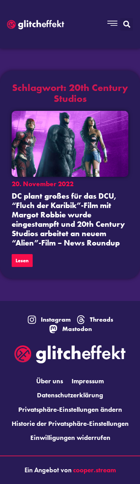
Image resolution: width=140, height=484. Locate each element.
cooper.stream (94, 470)
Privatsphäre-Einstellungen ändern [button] (70, 409)
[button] (126, 24)
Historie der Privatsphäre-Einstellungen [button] (70, 423)
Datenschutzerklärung (70, 395)
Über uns (49, 381)
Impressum (88, 381)
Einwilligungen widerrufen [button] (70, 437)
